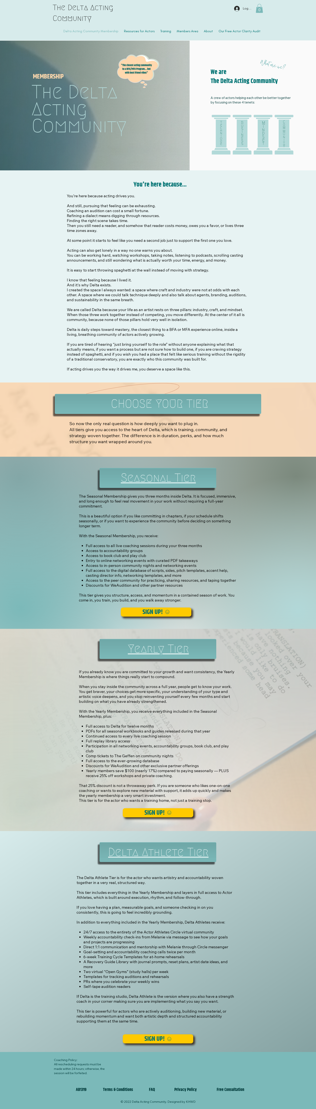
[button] (259, 8)
